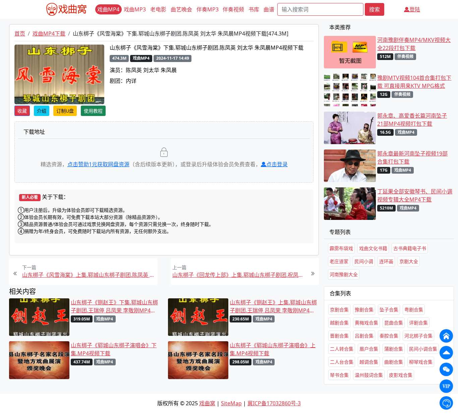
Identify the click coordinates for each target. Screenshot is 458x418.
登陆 (414, 9)
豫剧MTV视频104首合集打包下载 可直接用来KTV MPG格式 (414, 81)
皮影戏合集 (400, 375)
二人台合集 (341, 362)
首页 (19, 33)
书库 (253, 9)
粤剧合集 (413, 309)
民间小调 (363, 261)
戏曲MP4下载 (49, 33)
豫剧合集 (364, 309)
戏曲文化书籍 (373, 248)
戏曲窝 (207, 403)
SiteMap (231, 403)
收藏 (22, 111)
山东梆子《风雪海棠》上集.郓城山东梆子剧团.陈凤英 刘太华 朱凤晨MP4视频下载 (89, 275)
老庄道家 (339, 261)
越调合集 (368, 362)
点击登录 (277, 164)
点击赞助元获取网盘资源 (98, 164)
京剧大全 (408, 261)
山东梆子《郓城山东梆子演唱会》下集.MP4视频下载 (114, 349)
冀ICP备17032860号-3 (274, 403)
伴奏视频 (233, 9)
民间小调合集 (423, 349)
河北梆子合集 (418, 336)
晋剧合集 (339, 336)
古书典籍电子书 (409, 248)
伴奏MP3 (207, 9)
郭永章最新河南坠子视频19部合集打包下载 (412, 157)
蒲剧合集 (393, 349)
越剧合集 (339, 322)
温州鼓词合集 (369, 375)
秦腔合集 (389, 336)
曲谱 (269, 9)
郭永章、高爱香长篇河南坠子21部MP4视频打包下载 (412, 119)
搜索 (374, 9)
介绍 (41, 111)
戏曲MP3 (135, 9)
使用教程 (93, 111)
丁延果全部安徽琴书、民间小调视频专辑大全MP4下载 (414, 195)
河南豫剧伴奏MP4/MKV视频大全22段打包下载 (414, 44)
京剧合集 (339, 309)
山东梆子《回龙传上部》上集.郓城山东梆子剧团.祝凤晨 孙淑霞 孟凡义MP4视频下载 (239, 275)
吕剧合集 (364, 336)
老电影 (158, 9)
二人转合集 (341, 349)
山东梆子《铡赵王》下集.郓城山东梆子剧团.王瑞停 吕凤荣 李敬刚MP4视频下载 (114, 306)
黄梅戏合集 (366, 322)
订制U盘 (65, 111)
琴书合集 (339, 375)
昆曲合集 (393, 322)
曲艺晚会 (181, 9)
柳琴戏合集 (421, 362)
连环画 (386, 261)
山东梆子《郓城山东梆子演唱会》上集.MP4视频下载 (273, 349)
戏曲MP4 (108, 9)
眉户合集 (368, 349)
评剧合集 (418, 322)
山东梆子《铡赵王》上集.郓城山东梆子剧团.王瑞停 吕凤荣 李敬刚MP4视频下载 (273, 306)
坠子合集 (389, 309)
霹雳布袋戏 (341, 248)
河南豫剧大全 (344, 274)
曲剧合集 (393, 362)
